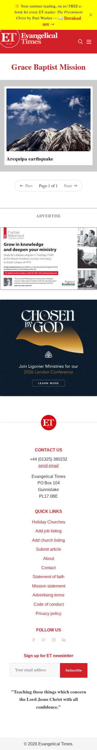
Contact (48, 568)
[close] (91, 15)
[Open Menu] (89, 42)
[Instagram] (54, 640)
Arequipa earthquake (29, 158)
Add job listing (48, 531)
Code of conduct (49, 604)
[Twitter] (44, 640)
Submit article (48, 549)
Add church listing (48, 540)
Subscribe (73, 670)
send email (49, 465)
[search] (80, 42)
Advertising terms (48, 595)
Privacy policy (48, 613)
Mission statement (48, 586)
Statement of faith (48, 577)
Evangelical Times (55, 744)
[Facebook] (33, 640)
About (48, 558)
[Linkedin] (64, 640)
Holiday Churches (48, 522)
